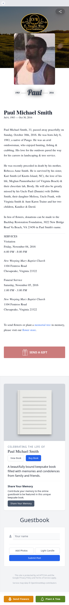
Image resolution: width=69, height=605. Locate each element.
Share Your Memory (21, 503)
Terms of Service (43, 577)
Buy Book (33, 458)
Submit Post (34, 557)
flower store (29, 330)
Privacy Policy (25, 577)
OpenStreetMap (38, 583)
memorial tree (42, 325)
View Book (15, 458)
